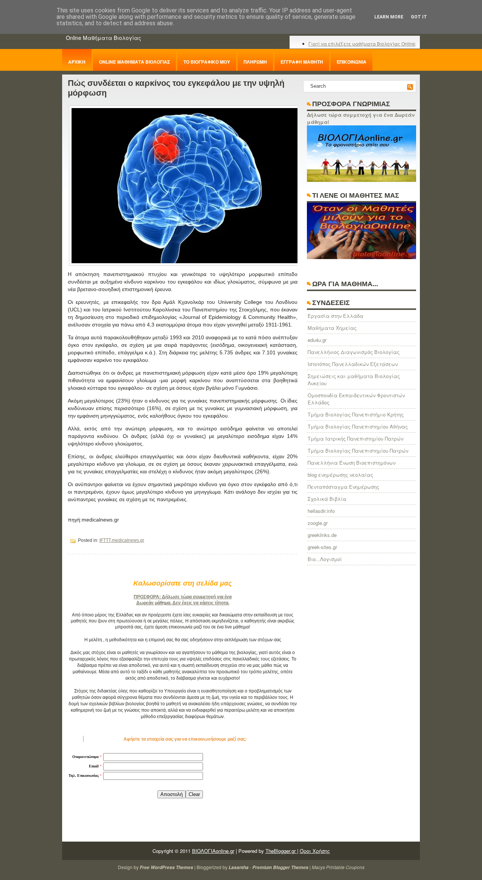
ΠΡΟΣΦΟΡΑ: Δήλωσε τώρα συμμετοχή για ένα (183, 596)
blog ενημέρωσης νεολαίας (340, 474)
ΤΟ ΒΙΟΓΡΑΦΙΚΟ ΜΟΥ (206, 61)
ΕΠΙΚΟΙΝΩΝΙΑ (351, 61)
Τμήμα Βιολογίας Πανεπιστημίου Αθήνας (358, 426)
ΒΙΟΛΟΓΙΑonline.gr (213, 850)
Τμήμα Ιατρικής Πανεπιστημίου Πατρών (355, 438)
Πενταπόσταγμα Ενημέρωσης (343, 486)
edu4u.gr (317, 339)
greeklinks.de (322, 534)
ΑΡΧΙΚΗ (76, 61)
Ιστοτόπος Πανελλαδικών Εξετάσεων (353, 364)
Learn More (388, 17)
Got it (419, 17)
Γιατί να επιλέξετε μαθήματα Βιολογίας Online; (362, 43)
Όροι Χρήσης (315, 850)
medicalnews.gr (128, 540)
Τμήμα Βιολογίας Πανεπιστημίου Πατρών (358, 450)
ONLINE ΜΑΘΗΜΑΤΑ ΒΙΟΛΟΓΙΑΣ (134, 61)
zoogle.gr (318, 522)
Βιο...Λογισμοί (325, 559)
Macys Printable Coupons (338, 867)
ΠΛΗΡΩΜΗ (255, 61)
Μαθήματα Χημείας (332, 327)
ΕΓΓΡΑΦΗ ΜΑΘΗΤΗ (302, 61)
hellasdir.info (321, 510)
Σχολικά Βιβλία (327, 498)
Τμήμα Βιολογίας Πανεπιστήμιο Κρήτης (356, 414)
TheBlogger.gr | (281, 850)
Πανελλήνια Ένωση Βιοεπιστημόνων (351, 462)
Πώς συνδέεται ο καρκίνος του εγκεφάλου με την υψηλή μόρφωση (176, 88)
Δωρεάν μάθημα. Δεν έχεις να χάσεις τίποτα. (182, 602)
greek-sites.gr (322, 547)
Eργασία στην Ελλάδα (335, 315)
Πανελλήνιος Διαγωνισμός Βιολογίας (354, 351)
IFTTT (105, 540)
